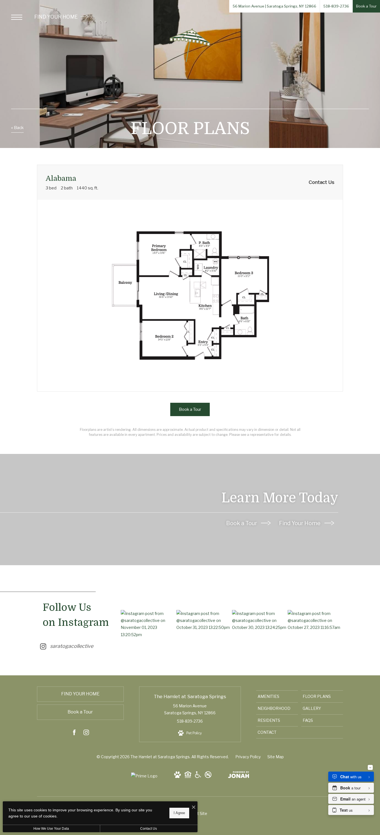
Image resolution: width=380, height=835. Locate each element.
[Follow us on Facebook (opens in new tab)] (74, 733)
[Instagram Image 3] (259, 620)
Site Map (275, 756)
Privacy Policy (248, 756)
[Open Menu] (16, 17)
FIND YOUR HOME (56, 17)
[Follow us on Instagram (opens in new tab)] (86, 733)
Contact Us (148, 829)
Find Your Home (300, 523)
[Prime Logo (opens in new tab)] (144, 776)
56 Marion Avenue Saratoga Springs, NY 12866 (190, 709)
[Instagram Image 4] (315, 620)
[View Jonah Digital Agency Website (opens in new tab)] (238, 775)
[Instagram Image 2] (204, 620)
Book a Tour (242, 523)
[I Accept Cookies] (193, 808)
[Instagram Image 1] (148, 624)
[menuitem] (277, 696)
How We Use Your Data (51, 829)
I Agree (179, 813)
